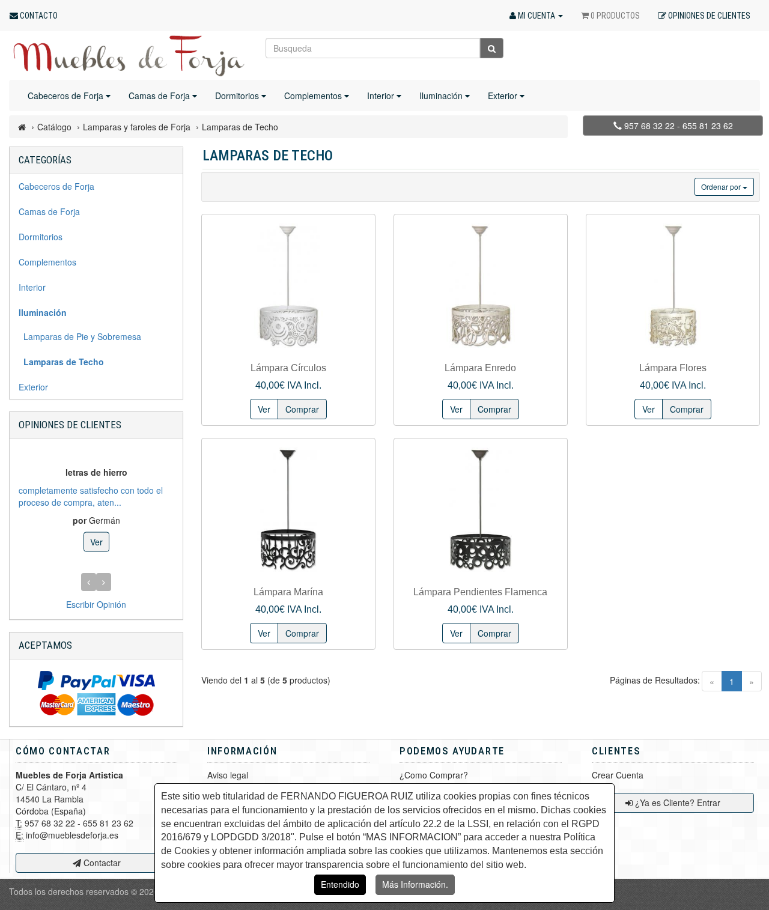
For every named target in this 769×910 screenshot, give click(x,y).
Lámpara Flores (673, 368)
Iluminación (442, 95)
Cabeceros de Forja (67, 95)
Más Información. (415, 884)
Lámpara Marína (288, 592)
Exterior (504, 95)
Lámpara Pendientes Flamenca (480, 592)
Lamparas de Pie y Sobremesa (80, 336)
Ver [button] (264, 409)
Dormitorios (238, 95)
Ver (96, 541)
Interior (382, 95)
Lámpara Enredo (480, 368)
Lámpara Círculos (288, 368)
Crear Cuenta (617, 775)
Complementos (314, 95)
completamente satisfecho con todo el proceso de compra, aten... (91, 496)
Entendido (340, 884)
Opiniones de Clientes (70, 425)
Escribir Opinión (96, 604)
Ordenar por (722, 186)
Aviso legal (227, 775)
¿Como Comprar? (434, 775)
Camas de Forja (160, 95)
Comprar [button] (302, 409)
